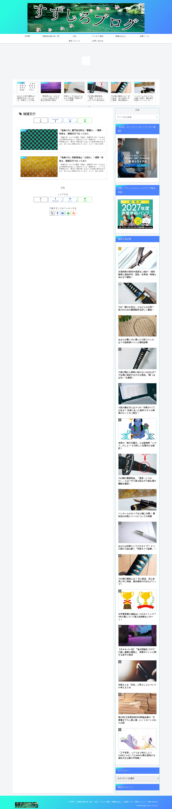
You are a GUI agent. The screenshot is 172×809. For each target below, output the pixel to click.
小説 (95, 802)
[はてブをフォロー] (62, 213)
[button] (157, 117)
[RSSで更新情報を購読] (73, 213)
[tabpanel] (27, 92)
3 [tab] (89, 106)
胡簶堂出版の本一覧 (84, 802)
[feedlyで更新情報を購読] (68, 213)
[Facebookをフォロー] (57, 213)
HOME (72, 802)
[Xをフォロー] (52, 213)
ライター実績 (105, 802)
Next (158, 92)
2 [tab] (86, 106)
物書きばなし (117, 802)
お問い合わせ (152, 802)
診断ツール (128, 802)
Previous (14, 92)
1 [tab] (82, 106)
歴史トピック (140, 802)
